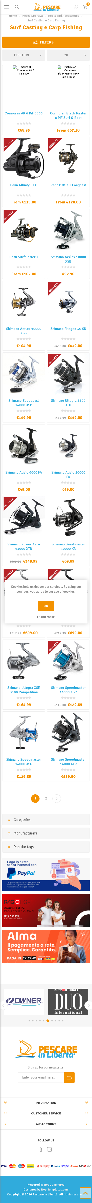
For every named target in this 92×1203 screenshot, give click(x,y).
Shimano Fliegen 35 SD (68, 329)
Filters (47, 42)
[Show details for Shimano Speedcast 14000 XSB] (23, 374)
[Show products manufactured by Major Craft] (68, 1002)
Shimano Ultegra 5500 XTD (68, 402)
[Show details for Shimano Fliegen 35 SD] (68, 302)
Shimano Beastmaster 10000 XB (68, 546)
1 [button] (29, 1020)
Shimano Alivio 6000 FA (23, 472)
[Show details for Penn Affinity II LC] (23, 158)
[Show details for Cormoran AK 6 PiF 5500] (23, 86)
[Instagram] (49, 1149)
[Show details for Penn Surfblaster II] (23, 230)
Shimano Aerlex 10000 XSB (68, 259)
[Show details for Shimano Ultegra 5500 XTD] (68, 374)
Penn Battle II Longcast (68, 185)
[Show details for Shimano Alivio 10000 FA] (68, 445)
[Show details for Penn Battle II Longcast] (68, 158)
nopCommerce (54, 1184)
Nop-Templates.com (55, 1189)
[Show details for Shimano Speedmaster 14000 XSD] (23, 733)
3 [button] (36, 1020)
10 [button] (62, 1020)
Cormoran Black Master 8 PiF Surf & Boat (68, 115)
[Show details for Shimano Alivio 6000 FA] (23, 445)
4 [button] (40, 1020)
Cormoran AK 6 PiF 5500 (24, 113)
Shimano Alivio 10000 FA (68, 474)
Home (13, 16)
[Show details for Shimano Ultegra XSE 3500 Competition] (23, 661)
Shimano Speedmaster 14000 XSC (68, 689)
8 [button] (55, 1020)
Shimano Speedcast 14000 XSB (23, 402)
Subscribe (69, 1077)
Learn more (46, 617)
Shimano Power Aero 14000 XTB (23, 546)
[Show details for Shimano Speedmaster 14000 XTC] (68, 733)
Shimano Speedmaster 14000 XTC (68, 761)
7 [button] (52, 1020)
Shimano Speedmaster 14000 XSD (23, 761)
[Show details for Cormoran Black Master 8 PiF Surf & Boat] (68, 86)
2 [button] (32, 1020)
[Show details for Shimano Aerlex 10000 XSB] (68, 230)
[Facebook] (41, 1149)
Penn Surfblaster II (23, 257)
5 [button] (43, 1020)
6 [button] (47, 1020)
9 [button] (59, 1020)
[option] (24, 1002)
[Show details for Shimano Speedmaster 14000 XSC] (68, 661)
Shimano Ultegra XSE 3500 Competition (23, 689)
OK (46, 606)
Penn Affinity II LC (23, 185)
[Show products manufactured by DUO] (24, 1002)
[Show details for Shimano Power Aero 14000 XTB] (23, 517)
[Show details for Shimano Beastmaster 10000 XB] (68, 517)
